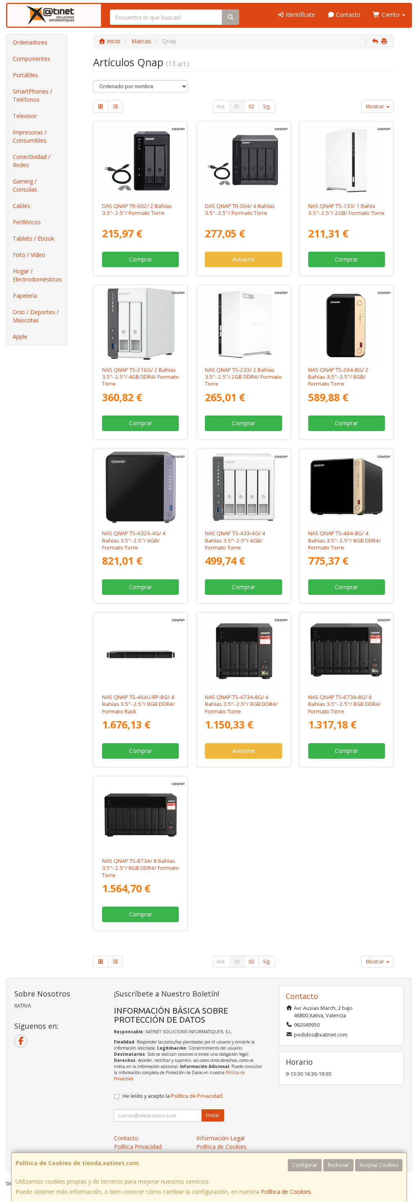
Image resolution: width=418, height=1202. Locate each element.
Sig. (267, 106)
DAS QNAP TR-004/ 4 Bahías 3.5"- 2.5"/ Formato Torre (240, 209)
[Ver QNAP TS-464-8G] (346, 487)
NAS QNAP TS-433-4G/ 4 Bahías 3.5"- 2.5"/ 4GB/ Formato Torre (235, 540)
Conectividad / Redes (31, 161)
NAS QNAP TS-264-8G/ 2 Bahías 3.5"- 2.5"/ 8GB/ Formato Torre (338, 377)
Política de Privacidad (196, 1096)
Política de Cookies (286, 1191)
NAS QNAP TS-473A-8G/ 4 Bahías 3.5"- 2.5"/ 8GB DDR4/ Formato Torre (241, 704)
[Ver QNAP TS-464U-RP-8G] (140, 651)
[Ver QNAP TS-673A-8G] (346, 651)
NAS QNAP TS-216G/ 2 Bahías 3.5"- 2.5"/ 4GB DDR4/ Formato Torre (140, 377)
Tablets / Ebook (33, 238)
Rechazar (338, 1165)
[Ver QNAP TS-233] (243, 323)
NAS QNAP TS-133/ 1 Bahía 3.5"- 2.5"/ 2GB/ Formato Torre (346, 209)
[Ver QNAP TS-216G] (140, 323)
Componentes (31, 59)
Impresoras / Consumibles (30, 136)
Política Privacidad (138, 1147)
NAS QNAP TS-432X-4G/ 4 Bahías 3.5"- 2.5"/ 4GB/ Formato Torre (134, 540)
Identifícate (299, 14)
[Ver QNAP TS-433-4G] (243, 487)
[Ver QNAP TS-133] (346, 160)
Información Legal (220, 1138)
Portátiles (25, 75)
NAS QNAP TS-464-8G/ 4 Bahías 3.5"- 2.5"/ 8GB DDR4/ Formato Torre (344, 540)
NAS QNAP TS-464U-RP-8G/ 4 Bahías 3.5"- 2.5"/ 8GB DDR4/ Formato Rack (138, 704)
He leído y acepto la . (172, 1096)
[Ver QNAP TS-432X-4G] (140, 487)
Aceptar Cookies (379, 1165)
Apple (20, 336)
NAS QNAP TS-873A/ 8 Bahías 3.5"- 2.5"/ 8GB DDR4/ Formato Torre (140, 868)
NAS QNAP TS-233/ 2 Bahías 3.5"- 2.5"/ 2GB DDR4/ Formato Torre (243, 377)
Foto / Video (29, 255)
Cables (21, 206)
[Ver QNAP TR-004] (243, 160)
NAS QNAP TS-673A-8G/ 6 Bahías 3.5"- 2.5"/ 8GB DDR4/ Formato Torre (344, 704)
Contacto (347, 14)
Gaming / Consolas (25, 185)
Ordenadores (30, 42)
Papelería (25, 295)
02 (251, 106)
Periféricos (27, 222)
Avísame (243, 259)
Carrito (390, 14)
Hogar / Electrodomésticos (37, 275)
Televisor (25, 116)
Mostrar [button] (375, 106)
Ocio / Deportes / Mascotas (36, 316)
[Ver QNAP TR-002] (140, 160)
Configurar (304, 1165)
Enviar (213, 1115)
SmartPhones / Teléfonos (32, 95)
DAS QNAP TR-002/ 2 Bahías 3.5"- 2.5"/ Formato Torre (137, 209)
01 (237, 106)
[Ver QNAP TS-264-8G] (346, 323)
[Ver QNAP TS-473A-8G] (243, 651)
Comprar (140, 259)
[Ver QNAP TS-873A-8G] (140, 815)
